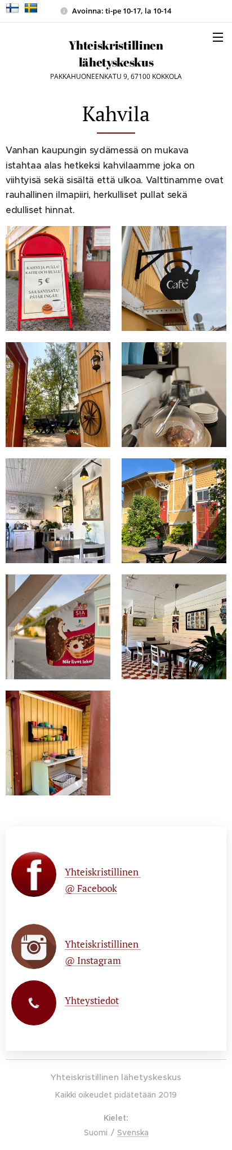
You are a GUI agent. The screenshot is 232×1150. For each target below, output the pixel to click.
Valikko (218, 36)
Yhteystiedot (92, 1000)
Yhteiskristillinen (103, 871)
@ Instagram (93, 960)
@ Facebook (91, 888)
